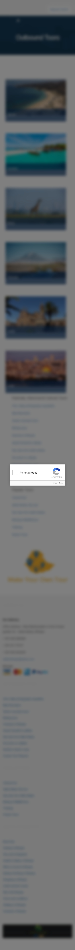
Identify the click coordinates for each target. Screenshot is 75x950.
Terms (61, 483)
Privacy (55, 483)
